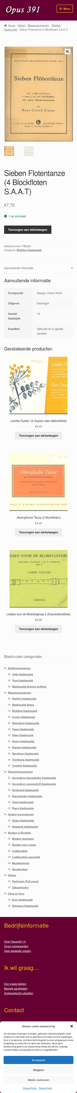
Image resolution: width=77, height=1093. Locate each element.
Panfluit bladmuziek (24, 698)
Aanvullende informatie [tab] (18, 268)
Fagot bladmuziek (23, 729)
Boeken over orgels (24, 845)
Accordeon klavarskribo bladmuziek (34, 778)
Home (11, 25)
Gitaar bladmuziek (23, 820)
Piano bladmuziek (23, 808)
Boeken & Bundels (19, 833)
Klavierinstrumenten (20, 771)
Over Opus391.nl (15, 941)
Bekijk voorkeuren (38, 1080)
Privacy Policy (30, 1088)
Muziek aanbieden (16, 988)
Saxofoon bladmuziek (25, 753)
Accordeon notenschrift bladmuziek (34, 784)
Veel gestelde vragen (17, 951)
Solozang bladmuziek (25, 906)
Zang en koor (16, 893)
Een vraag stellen (15, 984)
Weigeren (38, 1070)
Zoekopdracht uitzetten (18, 993)
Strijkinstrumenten (19, 668)
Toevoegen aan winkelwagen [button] (38, 435)
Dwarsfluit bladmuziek (25, 723)
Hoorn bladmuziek (23, 741)
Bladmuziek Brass (23, 705)
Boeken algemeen (23, 838)
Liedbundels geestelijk (26, 857)
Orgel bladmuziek (22, 802)
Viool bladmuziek (22, 680)
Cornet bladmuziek (23, 717)
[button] (71, 1026)
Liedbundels (20, 851)
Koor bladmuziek (22, 899)
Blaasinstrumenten (38, 25)
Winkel (21, 25)
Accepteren (38, 1060)
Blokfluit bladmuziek (29, 250)
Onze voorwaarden (16, 946)
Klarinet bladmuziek (24, 747)
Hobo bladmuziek (22, 735)
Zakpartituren (20, 887)
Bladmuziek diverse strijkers (29, 686)
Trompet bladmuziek (24, 765)
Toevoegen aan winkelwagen (27, 230)
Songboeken (20, 869)
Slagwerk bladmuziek (25, 826)
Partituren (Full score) (25, 881)
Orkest (12, 875)
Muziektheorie (20, 863)
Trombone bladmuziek (25, 759)
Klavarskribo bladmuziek (27, 796)
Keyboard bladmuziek (25, 790)
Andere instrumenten (21, 814)
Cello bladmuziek (22, 674)
